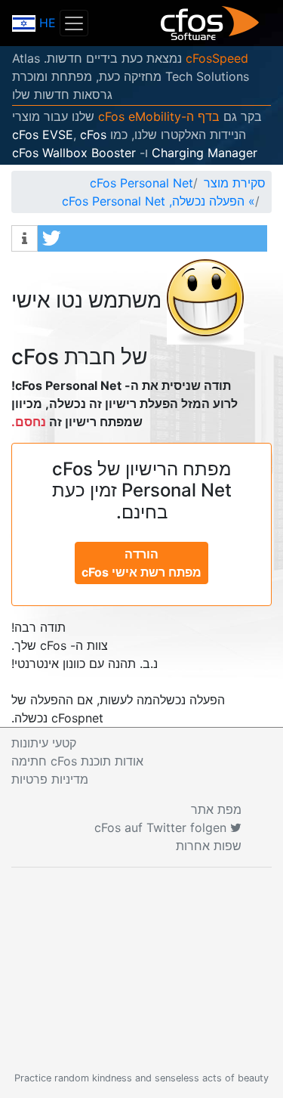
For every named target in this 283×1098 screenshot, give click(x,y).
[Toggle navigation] (74, 23)
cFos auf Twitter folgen (162, 827)
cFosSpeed (217, 58)
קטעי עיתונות (43, 742)
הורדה (141, 563)
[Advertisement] (141, 969)
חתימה (77, 761)
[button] (152, 238)
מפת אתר (216, 809)
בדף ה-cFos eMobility (159, 116)
